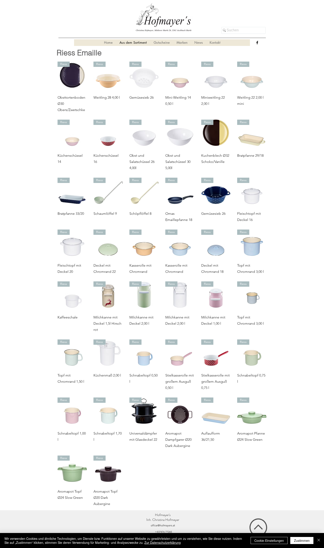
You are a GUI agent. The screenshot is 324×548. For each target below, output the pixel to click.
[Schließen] (318, 540)
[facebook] (257, 42)
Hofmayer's (163, 514)
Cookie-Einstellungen (269, 540)
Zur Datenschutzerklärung (162, 542)
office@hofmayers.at (163, 525)
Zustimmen (302, 540)
